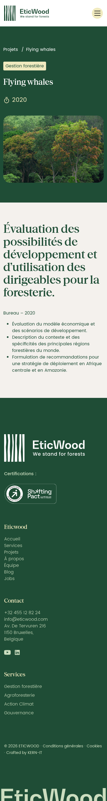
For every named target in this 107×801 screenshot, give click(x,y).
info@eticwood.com (26, 619)
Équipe (11, 565)
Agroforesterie (19, 695)
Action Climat (18, 704)
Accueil (12, 539)
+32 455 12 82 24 (22, 612)
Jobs (9, 578)
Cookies (94, 746)
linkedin (17, 652)
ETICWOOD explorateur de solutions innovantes (44, 448)
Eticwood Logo (26, 13)
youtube (7, 652)
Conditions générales (63, 746)
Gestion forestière (24, 66)
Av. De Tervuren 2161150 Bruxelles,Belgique (25, 632)
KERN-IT (35, 753)
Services (13, 545)
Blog (9, 572)
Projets (10, 49)
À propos (14, 558)
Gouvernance (19, 713)
